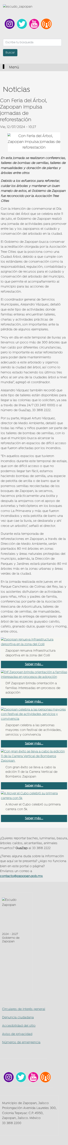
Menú (13, 67)
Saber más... (34, 664)
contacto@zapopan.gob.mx (21, 876)
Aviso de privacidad (17, 1034)
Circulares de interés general (23, 1009)
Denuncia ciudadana (18, 1017)
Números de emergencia (21, 1042)
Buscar (10, 53)
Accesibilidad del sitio (19, 1026)
